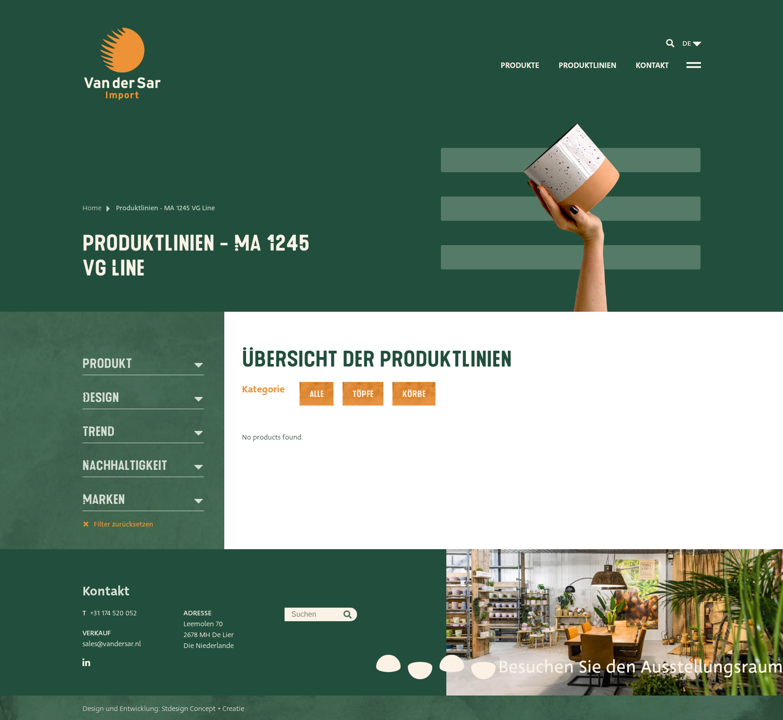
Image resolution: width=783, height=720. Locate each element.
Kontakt (652, 65)
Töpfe (363, 394)
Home (92, 208)
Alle (316, 394)
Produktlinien (587, 65)
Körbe (413, 394)
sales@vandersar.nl (111, 644)
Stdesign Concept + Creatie (203, 709)
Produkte (520, 65)
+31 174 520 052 (113, 613)
